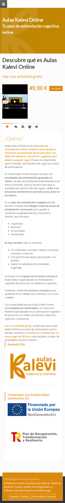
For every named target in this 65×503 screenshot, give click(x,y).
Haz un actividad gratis (18, 325)
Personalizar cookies (43, 496)
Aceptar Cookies (19, 496)
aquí (48, 490)
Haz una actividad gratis (22, 76)
